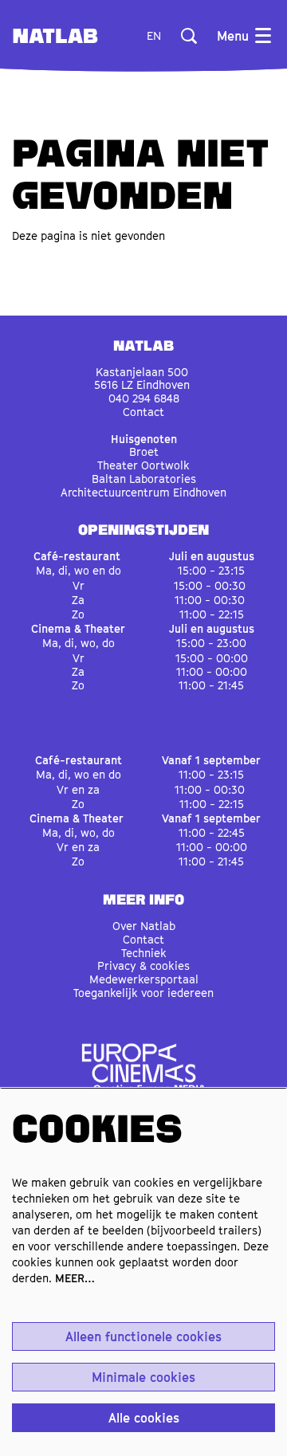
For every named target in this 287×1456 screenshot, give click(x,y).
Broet (144, 451)
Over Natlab (143, 925)
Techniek (144, 953)
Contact (143, 411)
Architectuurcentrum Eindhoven (143, 492)
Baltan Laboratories (144, 478)
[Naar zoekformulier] (189, 36)
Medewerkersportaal (144, 979)
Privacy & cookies (143, 965)
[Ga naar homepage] (55, 36)
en (154, 35)
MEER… (75, 1278)
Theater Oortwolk (143, 465)
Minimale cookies (143, 1377)
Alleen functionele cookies (143, 1336)
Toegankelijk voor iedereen (143, 992)
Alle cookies (143, 1418)
